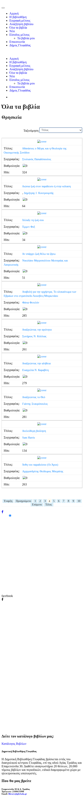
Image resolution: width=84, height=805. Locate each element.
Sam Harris (28, 437)
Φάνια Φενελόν (30, 302)
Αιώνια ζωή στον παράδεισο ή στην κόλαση (46, 186)
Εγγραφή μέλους (19, 20)
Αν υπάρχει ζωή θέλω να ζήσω (38, 253)
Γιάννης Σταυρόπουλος (35, 403)
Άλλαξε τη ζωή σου (33, 220)
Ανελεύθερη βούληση (34, 430)
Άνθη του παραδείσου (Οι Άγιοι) (40, 464)
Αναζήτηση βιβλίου (21, 24)
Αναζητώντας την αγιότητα (37, 329)
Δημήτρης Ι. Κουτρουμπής (39, 193)
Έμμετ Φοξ (28, 226)
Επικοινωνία (17, 41)
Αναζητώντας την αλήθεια (36, 363)
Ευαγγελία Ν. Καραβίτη (35, 370)
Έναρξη (8, 501)
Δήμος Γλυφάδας (20, 45)
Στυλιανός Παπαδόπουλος (36, 159)
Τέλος (48, 504)
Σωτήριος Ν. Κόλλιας (34, 336)
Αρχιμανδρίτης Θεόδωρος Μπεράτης (42, 471)
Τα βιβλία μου (26, 38)
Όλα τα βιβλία (18, 27)
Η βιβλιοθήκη (18, 17)
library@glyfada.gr (17, 794)
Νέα (12, 31)
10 (79, 501)
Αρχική (14, 13)
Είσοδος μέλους (19, 34)
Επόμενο (37, 504)
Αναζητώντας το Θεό (33, 397)
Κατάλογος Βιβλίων (14, 743)
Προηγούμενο (23, 501)
